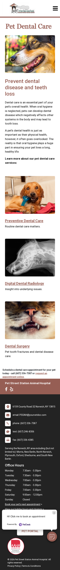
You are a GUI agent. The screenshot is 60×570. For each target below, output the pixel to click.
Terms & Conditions (31, 566)
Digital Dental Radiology (24, 283)
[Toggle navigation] (55, 8)
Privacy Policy (14, 566)
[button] (52, 537)
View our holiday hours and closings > (24, 509)
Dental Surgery (17, 346)
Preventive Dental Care (24, 221)
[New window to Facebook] (7, 390)
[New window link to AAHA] (17, 546)
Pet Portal (30, 531)
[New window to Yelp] (12, 390)
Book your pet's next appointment (22, 504)
